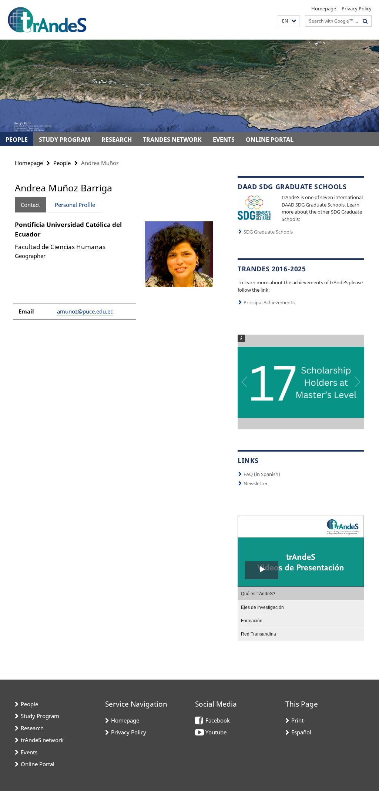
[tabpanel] (114, 273)
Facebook (217, 720)
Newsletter (256, 483)
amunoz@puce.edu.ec (85, 311)
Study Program (64, 139)
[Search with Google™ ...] (365, 21)
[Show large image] (254, 207)
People (17, 139)
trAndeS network (172, 139)
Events (224, 139)
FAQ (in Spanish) (262, 474)
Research (116, 139)
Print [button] (297, 720)
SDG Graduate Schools (268, 231)
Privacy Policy (357, 8)
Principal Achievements (269, 302)
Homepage (323, 8)
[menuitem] (301, 593)
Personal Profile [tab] (75, 204)
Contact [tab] (30, 204)
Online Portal (270, 139)
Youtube (216, 732)
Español (301, 732)
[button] (288, 21)
